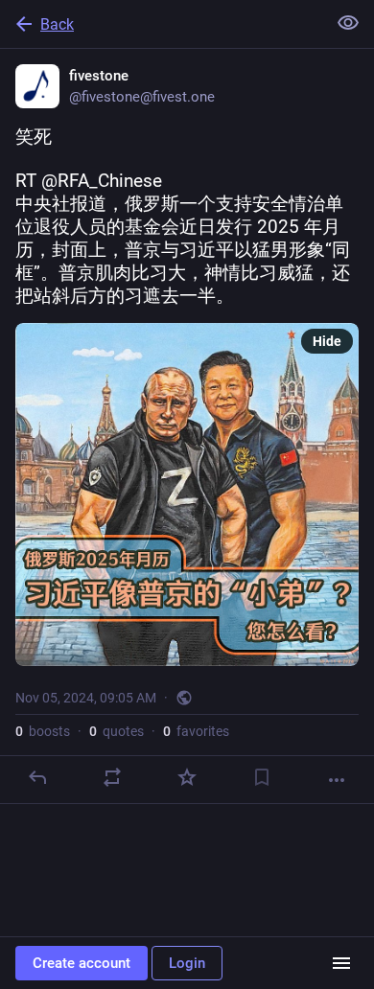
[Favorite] (187, 777)
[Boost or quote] (112, 777)
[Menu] (341, 963)
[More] (336, 780)
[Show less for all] (348, 23)
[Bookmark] (261, 777)
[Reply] (37, 777)
